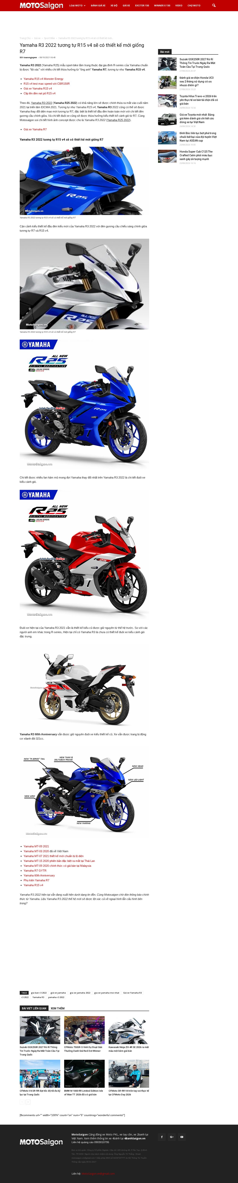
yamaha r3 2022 (56, 997)
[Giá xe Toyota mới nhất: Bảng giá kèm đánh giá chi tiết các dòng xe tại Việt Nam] (167, 119)
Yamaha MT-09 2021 (36, 846)
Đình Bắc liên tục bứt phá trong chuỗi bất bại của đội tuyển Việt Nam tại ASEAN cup (198, 137)
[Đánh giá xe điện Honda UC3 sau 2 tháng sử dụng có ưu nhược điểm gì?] (167, 82)
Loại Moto (76, 5)
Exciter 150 (142, 5)
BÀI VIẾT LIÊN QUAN (34, 1008)
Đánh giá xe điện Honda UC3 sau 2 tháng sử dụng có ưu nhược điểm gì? (197, 81)
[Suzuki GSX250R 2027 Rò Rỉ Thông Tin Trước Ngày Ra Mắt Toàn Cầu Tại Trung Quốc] (40, 1030)
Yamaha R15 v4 (33, 885)
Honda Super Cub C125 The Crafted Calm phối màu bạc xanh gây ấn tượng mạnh (196, 155)
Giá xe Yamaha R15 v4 (38, 88)
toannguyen (30, 57)
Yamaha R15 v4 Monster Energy (43, 78)
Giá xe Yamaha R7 (35, 129)
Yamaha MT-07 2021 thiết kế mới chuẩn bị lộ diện (53, 856)
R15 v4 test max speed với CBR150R (47, 83)
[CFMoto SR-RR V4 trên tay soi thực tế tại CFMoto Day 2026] (129, 1074)
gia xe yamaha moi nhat (106, 992)
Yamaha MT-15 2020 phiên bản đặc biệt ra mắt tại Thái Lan (59, 860)
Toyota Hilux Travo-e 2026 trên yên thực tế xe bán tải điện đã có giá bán (199, 100)
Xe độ (114, 5)
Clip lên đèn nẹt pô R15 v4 (39, 93)
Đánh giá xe (98, 5)
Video (178, 5)
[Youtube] (182, 1137)
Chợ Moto (194, 5)
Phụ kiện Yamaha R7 (36, 880)
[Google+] (172, 1137)
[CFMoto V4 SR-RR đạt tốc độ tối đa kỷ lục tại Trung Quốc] (40, 1074)
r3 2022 (24, 997)
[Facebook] (161, 1137)
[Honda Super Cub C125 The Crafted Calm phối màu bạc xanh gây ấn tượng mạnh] (167, 156)
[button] (213, 5)
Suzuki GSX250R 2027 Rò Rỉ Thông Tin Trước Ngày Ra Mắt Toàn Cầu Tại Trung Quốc (39, 1051)
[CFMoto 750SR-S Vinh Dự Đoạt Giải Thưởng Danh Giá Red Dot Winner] (84, 1030)
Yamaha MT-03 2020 (36, 851)
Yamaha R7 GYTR (35, 870)
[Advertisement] (119, 24)
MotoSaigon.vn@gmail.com (98, 1173)
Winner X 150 (162, 5)
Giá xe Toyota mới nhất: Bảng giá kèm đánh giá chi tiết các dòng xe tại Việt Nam (197, 118)
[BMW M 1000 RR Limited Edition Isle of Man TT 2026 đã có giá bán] (84, 1074)
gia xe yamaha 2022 (80, 992)
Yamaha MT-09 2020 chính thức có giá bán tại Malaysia (57, 865)
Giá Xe (126, 5)
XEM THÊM (58, 1008)
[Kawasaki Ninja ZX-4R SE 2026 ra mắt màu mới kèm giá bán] (129, 1030)
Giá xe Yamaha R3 (132, 992)
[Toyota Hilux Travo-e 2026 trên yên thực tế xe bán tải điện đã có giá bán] (167, 100)
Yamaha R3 (38, 997)
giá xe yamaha (58, 992)
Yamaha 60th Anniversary (39, 875)
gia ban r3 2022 (38, 992)
